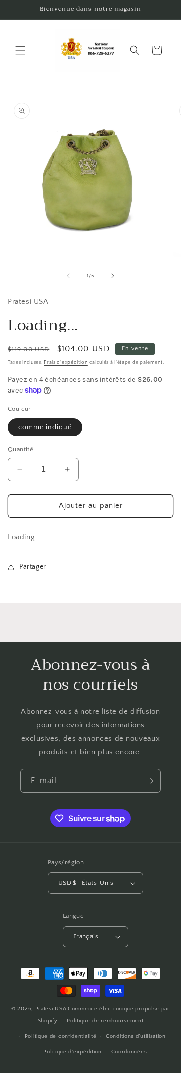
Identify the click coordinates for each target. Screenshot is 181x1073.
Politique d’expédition (72, 1052)
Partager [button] (32, 567)
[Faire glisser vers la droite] (113, 276)
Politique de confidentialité (61, 1036)
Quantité (20, 449)
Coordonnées (129, 1052)
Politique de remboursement (105, 1021)
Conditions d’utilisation (136, 1036)
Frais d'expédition (66, 362)
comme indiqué (45, 427)
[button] (20, 50)
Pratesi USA (51, 1009)
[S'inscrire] (149, 781)
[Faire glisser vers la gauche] (68, 276)
